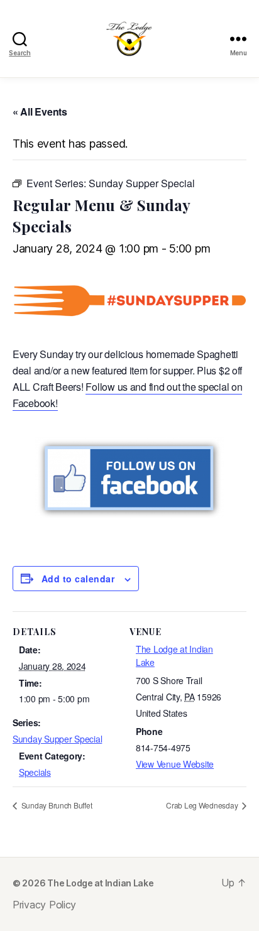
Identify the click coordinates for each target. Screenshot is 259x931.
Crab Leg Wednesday (203, 805)
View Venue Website (175, 764)
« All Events (40, 111)
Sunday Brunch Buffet (55, 805)
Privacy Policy (44, 904)
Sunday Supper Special (57, 738)
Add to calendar (77, 578)
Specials (35, 772)
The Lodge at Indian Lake (100, 883)
